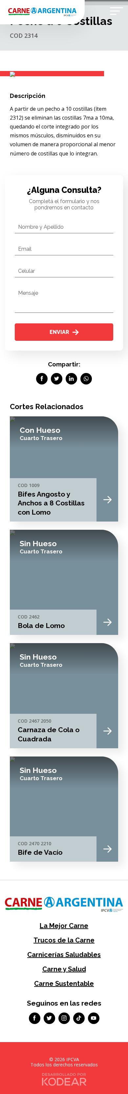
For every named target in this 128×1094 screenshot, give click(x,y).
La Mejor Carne (64, 926)
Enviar (59, 332)
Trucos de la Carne (64, 940)
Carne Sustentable (64, 984)
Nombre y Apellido (41, 227)
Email (25, 249)
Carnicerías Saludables (64, 955)
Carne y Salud (64, 969)
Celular (26, 271)
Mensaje (28, 293)
